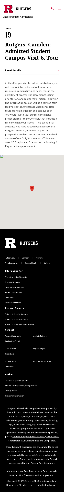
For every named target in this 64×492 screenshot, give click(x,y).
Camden (25, 258)
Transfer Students (12, 282)
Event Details (13, 70)
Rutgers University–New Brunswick (19, 324)
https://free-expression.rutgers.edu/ (36, 475)
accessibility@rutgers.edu (20, 459)
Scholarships (10, 361)
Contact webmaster (48, 485)
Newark (39, 258)
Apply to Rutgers (39, 336)
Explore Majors (39, 348)
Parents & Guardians (13, 292)
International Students (14, 287)
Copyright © (13, 480)
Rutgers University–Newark (16, 319)
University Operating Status (16, 380)
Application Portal (12, 341)
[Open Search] (52, 8)
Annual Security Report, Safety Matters (21, 385)
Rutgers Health (31, 263)
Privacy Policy (11, 390)
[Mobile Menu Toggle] (59, 8)
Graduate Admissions (42, 361)
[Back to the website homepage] (18, 9)
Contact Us (9, 366)
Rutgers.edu (10, 258)
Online (47, 263)
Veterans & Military (13, 302)
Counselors (9, 297)
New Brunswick (11, 263)
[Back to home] (27, 243)
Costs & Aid (9, 354)
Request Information (13, 336)
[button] (32, 188)
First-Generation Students (16, 277)
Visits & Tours (10, 348)
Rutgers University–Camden (17, 314)
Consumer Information (14, 396)
